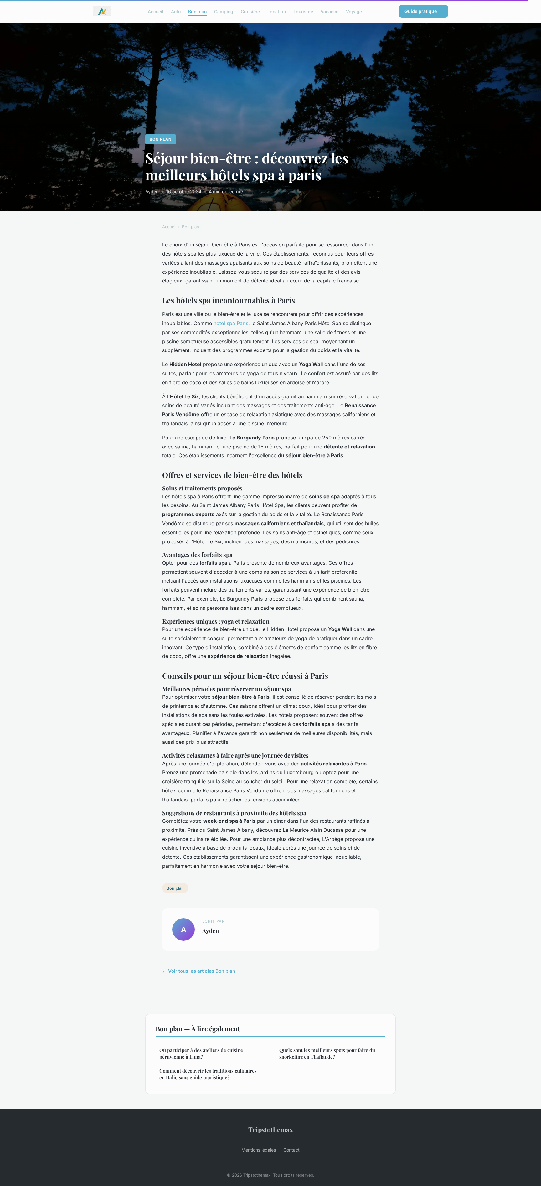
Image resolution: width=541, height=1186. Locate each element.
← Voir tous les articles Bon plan (198, 971)
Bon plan (197, 11)
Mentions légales (258, 1149)
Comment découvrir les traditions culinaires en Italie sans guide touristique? (208, 1074)
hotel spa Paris (231, 323)
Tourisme (303, 11)
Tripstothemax (270, 1129)
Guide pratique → (423, 11)
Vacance (329, 11)
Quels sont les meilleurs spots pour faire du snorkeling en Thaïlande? (327, 1053)
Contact (291, 1149)
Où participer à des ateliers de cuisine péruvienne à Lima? (201, 1053)
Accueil (155, 11)
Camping (223, 11)
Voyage (354, 11)
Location (276, 11)
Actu (176, 11)
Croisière (250, 11)
